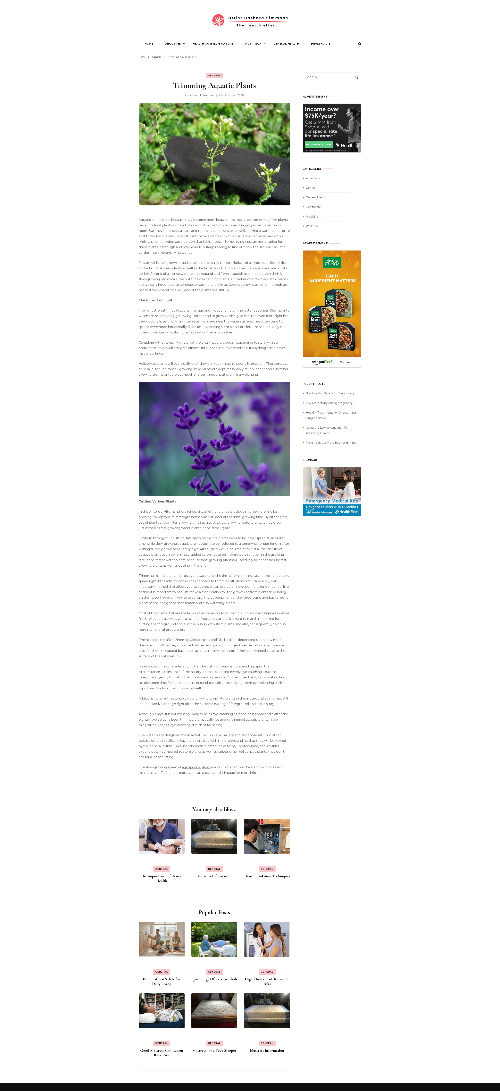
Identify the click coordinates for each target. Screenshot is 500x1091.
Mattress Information (214, 876)
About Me (173, 43)
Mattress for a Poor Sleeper (214, 1050)
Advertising (313, 178)
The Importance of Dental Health (161, 878)
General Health (286, 43)
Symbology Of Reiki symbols (214, 979)
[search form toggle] (359, 44)
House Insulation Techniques (267, 876)
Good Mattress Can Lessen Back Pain (161, 1053)
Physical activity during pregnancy (329, 403)
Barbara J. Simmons (201, 95)
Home (149, 43)
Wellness (312, 226)
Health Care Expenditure (213, 43)
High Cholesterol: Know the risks (267, 981)
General (214, 75)
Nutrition (253, 43)
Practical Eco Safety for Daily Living (161, 981)
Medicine (312, 216)
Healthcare (320, 43)
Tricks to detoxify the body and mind (331, 442)
